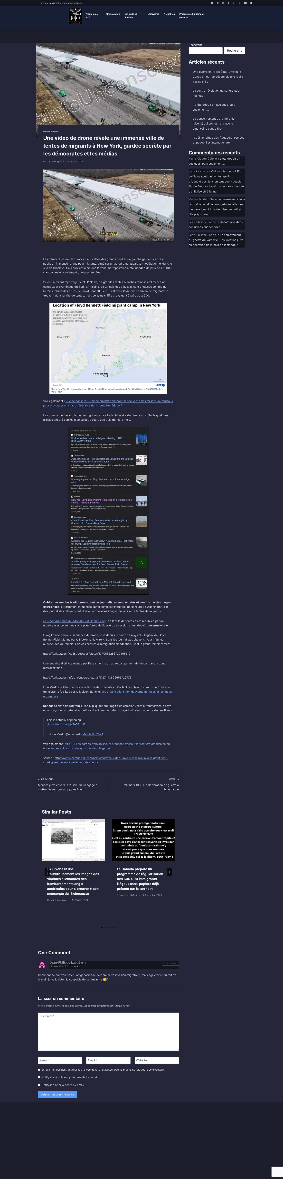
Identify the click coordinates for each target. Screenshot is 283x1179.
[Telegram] (217, 3)
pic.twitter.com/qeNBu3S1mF (66, 724)
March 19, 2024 (93, 734)
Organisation (113, 14)
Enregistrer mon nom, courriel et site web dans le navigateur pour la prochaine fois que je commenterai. (103, 1069)
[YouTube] (212, 3)
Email (92, 1060)
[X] (223, 3)
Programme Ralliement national (191, 16)
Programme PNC (91, 16)
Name (44, 1060)
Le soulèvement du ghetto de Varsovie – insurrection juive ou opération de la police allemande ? (216, 240)
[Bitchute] (251, 3)
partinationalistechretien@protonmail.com (62, 3)
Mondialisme (50, 131)
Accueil (77, 14)
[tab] (102, 927)
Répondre (171, 963)
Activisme (153, 14)
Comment (47, 1016)
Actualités (169, 14)
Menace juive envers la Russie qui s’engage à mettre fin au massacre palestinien (67, 784)
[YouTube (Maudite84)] (245, 3)
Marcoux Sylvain (55, 161)
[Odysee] (234, 3)
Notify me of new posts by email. (63, 1085)
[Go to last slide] (47, 872)
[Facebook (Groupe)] (239, 3)
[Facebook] (228, 3)
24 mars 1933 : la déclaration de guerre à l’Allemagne (151, 784)
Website (141, 1060)
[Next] (169, 872)
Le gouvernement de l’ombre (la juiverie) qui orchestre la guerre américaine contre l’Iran (214, 123)
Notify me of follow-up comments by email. (69, 1077)
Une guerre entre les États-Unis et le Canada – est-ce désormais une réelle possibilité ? (218, 76)
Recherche (196, 45)
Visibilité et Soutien (130, 16)
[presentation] (73, 840)
